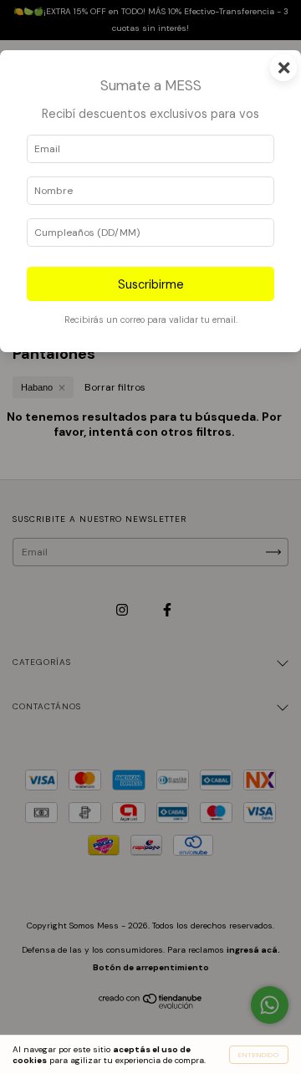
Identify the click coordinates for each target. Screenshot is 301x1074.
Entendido (258, 1055)
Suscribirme (151, 284)
